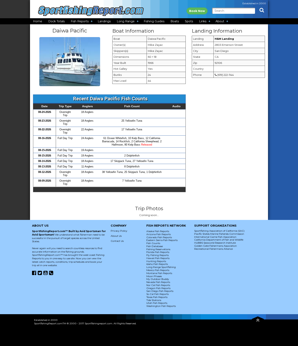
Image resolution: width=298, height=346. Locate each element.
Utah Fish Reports (156, 302)
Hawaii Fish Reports (157, 258)
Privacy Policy (119, 230)
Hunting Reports (156, 261)
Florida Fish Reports (157, 252)
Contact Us (117, 240)
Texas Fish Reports (156, 297)
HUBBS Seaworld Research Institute (215, 242)
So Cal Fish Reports (157, 294)
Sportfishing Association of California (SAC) (219, 230)
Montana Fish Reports (159, 273)
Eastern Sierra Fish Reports (162, 240)
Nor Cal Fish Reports (158, 285)
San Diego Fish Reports (159, 290)
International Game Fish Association (215, 236)
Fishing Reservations (158, 249)
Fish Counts (153, 243)
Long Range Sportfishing (161, 267)
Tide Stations (153, 300)
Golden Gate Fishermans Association (215, 245)
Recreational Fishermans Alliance (213, 248)
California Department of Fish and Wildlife (218, 239)
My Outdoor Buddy (157, 279)
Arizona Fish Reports (158, 234)
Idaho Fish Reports (157, 264)
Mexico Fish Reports (157, 270)
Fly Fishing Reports (157, 255)
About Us (116, 235)
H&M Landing (224, 38)
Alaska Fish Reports (157, 231)
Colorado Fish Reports (159, 237)
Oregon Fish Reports (158, 288)
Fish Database (154, 246)
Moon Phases (154, 276)
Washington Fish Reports (161, 305)
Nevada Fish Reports (158, 282)
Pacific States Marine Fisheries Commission (219, 233)
